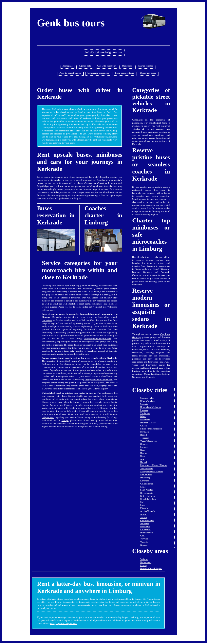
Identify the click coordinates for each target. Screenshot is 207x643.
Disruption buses (148, 73)
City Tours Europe (151, 599)
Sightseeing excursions (98, 73)
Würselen (144, 523)
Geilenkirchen (146, 483)
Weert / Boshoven (148, 441)
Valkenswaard (146, 468)
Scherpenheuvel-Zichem (151, 471)
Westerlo (144, 542)
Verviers (144, 538)
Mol (142, 502)
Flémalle (144, 508)
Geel (142, 535)
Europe (64, 420)
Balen (143, 450)
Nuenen (144, 545)
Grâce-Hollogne (147, 496)
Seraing (143, 517)
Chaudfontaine (147, 520)
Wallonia (144, 559)
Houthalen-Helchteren (150, 407)
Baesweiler (145, 526)
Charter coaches (145, 66)
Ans (142, 459)
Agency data (85, 66)
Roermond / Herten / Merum (153, 465)
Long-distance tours (124, 73)
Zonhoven (145, 413)
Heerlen (144, 453)
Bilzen (143, 416)
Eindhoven (145, 529)
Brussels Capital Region (151, 568)
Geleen (143, 425)
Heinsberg (145, 477)
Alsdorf (143, 514)
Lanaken (144, 410)
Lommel (144, 447)
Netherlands (145, 562)
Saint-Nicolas (146, 490)
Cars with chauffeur (106, 66)
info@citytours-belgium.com (103, 52)
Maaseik (144, 404)
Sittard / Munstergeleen (151, 428)
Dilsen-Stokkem (147, 401)
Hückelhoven (146, 532)
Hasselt (143, 435)
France (143, 565)
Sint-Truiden (146, 474)
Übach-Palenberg (148, 499)
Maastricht (145, 419)
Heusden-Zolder (147, 422)
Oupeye (144, 444)
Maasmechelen (147, 398)
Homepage (67, 66)
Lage (142, 505)
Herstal (143, 462)
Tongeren (144, 438)
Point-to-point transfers (70, 73)
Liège (143, 486)
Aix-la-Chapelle (147, 511)
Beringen (144, 431)
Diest (142, 456)
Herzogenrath (146, 493)
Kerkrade (144, 480)
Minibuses (127, 66)
